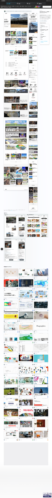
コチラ (11, 210)
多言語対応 (41, 37)
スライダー (41, 39)
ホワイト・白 (42, 32)
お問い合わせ (40, 490)
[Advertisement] (26, 454)
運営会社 (32, 490)
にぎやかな (42, 42)
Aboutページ (46, 30)
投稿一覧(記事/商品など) (43, 29)
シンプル (42, 41)
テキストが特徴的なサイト (43, 36)
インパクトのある (45, 41)
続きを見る (11, 235)
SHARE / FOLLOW (28, 485)
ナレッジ (29, 490)
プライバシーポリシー (35, 490)
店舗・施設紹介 (42, 34)
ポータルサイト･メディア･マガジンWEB (44, 27)
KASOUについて (26, 490)
